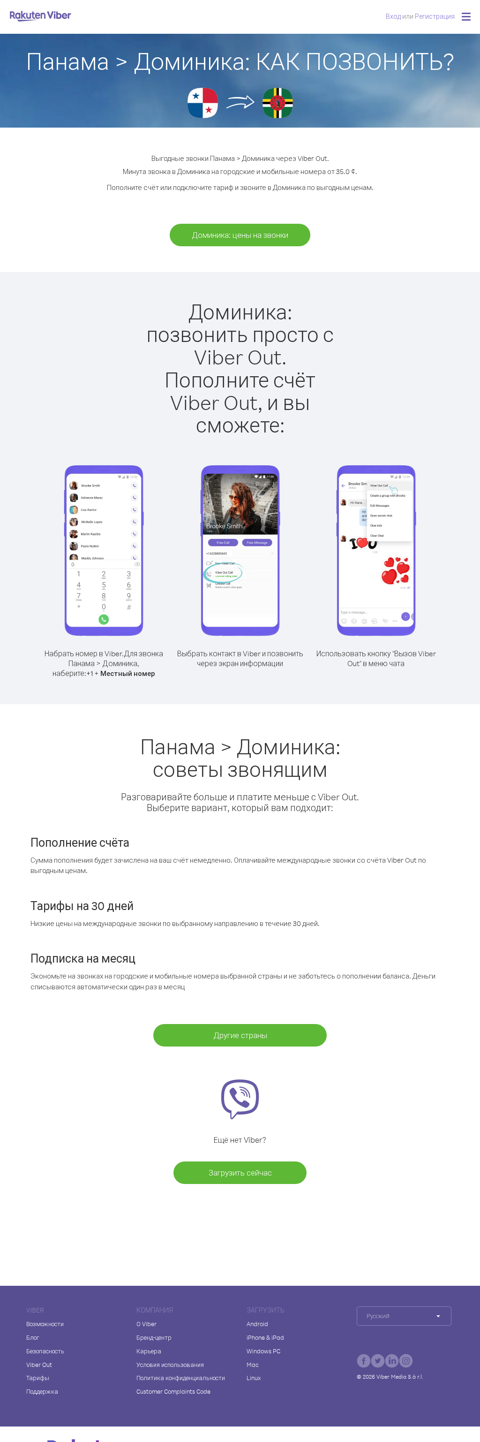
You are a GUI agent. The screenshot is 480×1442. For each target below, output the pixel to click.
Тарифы (37, 1377)
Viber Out (39, 1364)
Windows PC (263, 1351)
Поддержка (42, 1391)
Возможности (45, 1324)
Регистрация (435, 16)
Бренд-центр (154, 1337)
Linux (254, 1377)
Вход (393, 16)
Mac (253, 1364)
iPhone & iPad (265, 1337)
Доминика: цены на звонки (240, 235)
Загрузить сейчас (240, 1172)
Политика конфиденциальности (180, 1377)
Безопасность (45, 1351)
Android (257, 1324)
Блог (32, 1337)
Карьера (148, 1351)
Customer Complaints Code (173, 1391)
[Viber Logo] (40, 16)
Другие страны (240, 1035)
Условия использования (170, 1364)
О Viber (146, 1324)
